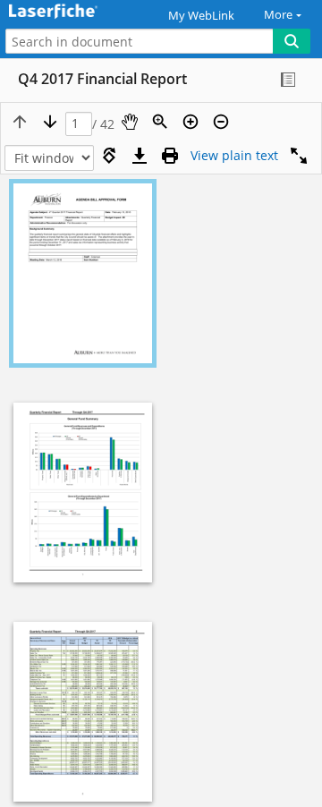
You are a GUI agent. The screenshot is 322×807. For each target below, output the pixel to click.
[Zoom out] (221, 121)
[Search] (291, 41)
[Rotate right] (109, 155)
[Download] (139, 155)
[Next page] (50, 121)
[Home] (76, 12)
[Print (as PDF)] (170, 155)
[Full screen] (299, 155)
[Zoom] (160, 121)
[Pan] (129, 121)
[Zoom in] (190, 121)
